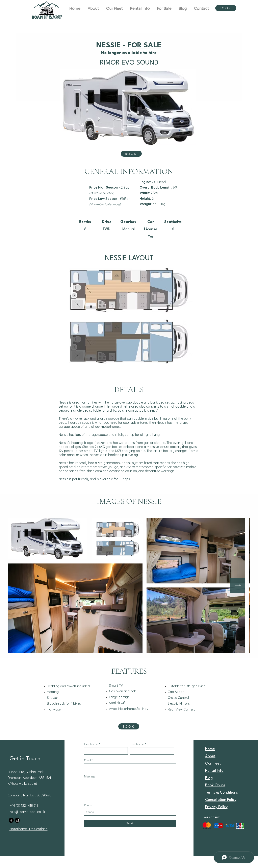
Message (89, 776)
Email (87, 760)
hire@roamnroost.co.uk (27, 812)
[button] (139, 6)
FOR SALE (144, 45)
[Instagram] (17, 820)
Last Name (137, 744)
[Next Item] (237, 585)
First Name (91, 744)
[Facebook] (11, 820)
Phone (88, 804)
